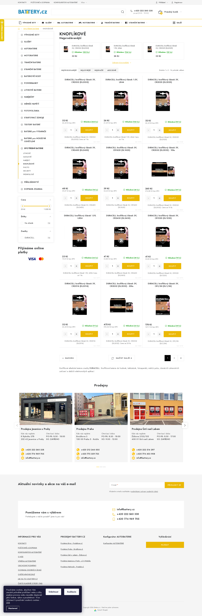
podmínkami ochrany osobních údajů (144, 491)
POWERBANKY (31, 83)
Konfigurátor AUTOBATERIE (113, 543)
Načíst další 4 (123, 358)
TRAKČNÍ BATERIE (32, 62)
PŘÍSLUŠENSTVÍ (31, 182)
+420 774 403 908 (145, 454)
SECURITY (27, 171)
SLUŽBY (27, 41)
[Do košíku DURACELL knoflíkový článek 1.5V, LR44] (130, 130)
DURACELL (37, 237)
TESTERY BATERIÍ (32, 124)
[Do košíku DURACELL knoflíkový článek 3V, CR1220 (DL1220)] (172, 266)
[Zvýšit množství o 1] (76, 130)
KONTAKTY (22, 2)
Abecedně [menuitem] (111, 70)
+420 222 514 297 (145, 449)
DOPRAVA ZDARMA (33, 189)
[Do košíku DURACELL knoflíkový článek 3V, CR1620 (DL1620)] (130, 198)
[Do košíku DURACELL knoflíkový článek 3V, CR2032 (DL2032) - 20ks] (130, 334)
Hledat (122, 12)
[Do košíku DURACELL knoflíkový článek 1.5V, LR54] (89, 266)
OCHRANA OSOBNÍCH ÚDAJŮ (29, 570)
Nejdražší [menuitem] (99, 70)
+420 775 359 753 (90, 454)
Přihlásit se (174, 485)
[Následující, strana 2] (174, 358)
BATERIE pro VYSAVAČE (35, 131)
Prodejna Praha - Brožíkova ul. (72, 549)
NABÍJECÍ (26, 160)
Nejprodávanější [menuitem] (69, 70)
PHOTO (26, 167)
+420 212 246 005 (90, 449)
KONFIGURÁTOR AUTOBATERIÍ (65, 2)
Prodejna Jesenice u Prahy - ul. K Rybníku (76, 561)
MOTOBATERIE (31, 55)
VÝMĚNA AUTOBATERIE (27, 561)
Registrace (178, 2)
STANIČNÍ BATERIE (32, 69)
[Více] (177, 22)
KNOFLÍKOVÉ (28, 164)
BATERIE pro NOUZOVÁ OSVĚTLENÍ (35, 140)
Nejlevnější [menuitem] (86, 70)
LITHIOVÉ (27, 153)
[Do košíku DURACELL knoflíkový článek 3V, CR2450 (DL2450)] (89, 198)
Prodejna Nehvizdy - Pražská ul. (72, 567)
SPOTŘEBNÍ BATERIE (33, 148)
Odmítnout (53, 591)
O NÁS (20, 557)
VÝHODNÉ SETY (31, 34)
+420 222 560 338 (143, 11)
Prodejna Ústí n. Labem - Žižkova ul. (74, 555)
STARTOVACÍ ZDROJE (34, 117)
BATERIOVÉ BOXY (32, 76)
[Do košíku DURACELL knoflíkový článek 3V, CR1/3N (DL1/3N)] (172, 334)
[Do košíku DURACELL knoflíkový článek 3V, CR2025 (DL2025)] (172, 130)
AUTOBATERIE (30, 48)
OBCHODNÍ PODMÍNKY (27, 565)
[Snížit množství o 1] (65, 130)
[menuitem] (29, 22)
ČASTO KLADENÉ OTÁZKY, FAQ (30, 583)
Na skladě (37, 223)
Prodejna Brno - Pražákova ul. (72, 543)
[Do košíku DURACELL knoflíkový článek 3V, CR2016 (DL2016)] (89, 334)
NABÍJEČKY (29, 97)
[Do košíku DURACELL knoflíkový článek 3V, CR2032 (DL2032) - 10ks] (172, 198)
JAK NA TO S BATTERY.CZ (28, 579)
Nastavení (12, 608)
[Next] (185, 425)
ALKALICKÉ (27, 157)
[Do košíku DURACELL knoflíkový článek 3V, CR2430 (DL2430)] (130, 266)
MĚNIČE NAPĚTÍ (31, 104)
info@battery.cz (33, 458)
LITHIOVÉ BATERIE (32, 90)
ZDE (8, 602)
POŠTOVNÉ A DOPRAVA (40, 2)
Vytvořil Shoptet (102, 610)
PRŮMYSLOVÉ (28, 174)
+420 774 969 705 (35, 454)
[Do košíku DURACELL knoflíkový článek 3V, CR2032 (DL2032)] (89, 130)
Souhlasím (71, 591)
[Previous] (17, 425)
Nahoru (69, 358)
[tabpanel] (45, 427)
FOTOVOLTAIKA (31, 110)
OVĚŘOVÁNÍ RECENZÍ (26, 574)
